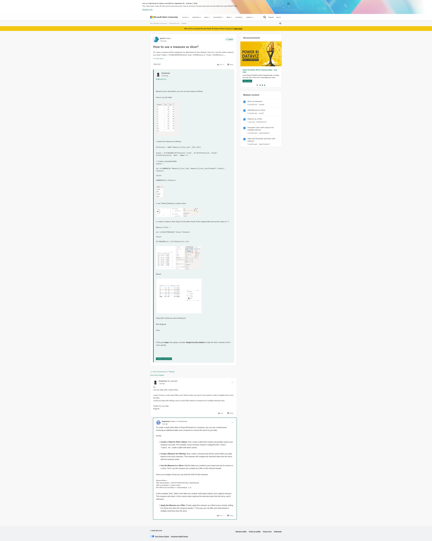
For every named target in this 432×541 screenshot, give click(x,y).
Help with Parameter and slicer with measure (261, 139)
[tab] (260, 85)
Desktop (184, 23)
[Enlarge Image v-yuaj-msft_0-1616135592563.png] (160, 192)
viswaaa (261, 104)
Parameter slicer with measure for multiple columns (261, 128)
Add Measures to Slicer (256, 110)
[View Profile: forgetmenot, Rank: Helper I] (158, 422)
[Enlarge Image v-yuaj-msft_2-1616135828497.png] (178, 257)
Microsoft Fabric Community (158, 23)
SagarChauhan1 (264, 133)
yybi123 (162, 38)
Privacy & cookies (255, 531)
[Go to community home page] (164, 17)
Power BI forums (174, 23)
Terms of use (267, 531)
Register (271, 17)
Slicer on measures (255, 101)
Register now (147, 9)
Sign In (278, 17)
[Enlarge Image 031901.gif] (178, 296)
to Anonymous (182, 421)
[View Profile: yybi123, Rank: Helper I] (156, 39)
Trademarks (278, 531)
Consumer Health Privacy (179, 536)
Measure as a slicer (255, 119)
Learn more (238, 28)
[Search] (264, 17)
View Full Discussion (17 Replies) (164, 372)
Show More (159, 58)
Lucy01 (261, 113)
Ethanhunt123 (261, 122)
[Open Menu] (280, 23)
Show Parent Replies (157, 375)
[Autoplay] (257, 85)
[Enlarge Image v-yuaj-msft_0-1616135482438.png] (167, 119)
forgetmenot (166, 421)
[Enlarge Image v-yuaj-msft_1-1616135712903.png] (178, 212)
